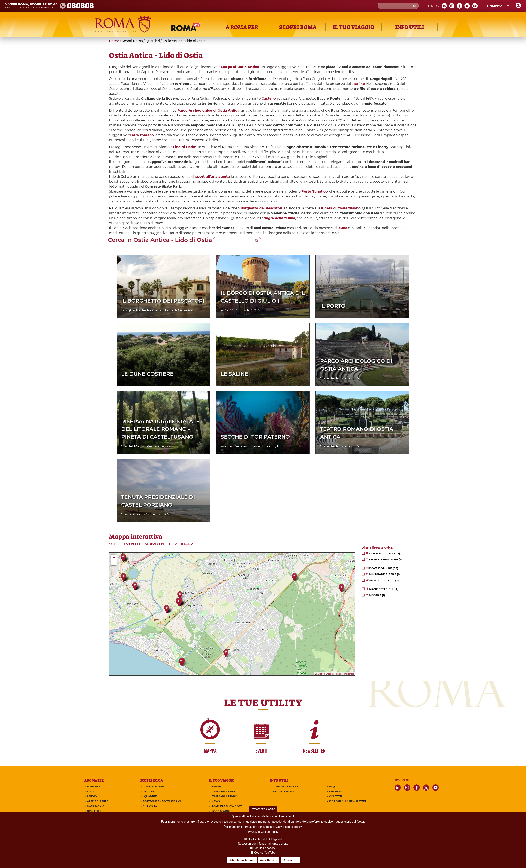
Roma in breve (153, 786)
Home (114, 41)
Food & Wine (221, 811)
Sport (91, 791)
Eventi (216, 786)
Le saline (234, 374)
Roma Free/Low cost (227, 806)
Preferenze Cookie (263, 809)
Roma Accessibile (285, 786)
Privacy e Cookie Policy (263, 832)
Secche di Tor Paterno (255, 437)
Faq (332, 786)
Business (93, 786)
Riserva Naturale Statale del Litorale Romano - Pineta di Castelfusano (160, 429)
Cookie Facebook (264, 848)
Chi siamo (336, 791)
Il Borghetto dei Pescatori (162, 301)
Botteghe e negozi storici (162, 801)
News (216, 801)
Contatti (335, 796)
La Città (148, 791)
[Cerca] (257, 240)
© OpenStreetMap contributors (339, 673)
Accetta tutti (268, 860)
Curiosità (150, 806)
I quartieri (150, 796)
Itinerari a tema (223, 791)
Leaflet (318, 673)
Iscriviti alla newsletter (348, 801)
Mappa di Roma (283, 791)
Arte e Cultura (97, 801)
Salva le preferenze (242, 860)
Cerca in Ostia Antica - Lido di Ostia (160, 239)
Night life (94, 811)
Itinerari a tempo (224, 796)
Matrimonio (95, 806)
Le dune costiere (147, 374)
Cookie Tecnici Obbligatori (265, 839)
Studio (92, 796)
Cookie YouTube (265, 852)
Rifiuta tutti (291, 860)
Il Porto (332, 306)
